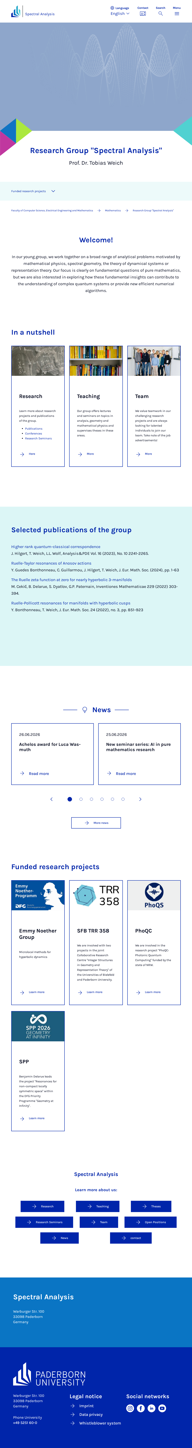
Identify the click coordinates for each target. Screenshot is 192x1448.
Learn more (36, 992)
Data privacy (91, 1414)
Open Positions (155, 1222)
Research (47, 1206)
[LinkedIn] (151, 1408)
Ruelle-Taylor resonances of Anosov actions (51, 563)
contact (135, 1238)
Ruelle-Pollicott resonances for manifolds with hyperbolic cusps (70, 603)
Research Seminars (38, 438)
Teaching (102, 1206)
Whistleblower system (100, 1423)
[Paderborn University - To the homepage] (15, 11)
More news (101, 823)
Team (103, 1222)
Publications (33, 428)
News (64, 1238)
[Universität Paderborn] (96, 1374)
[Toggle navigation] (53, 191)
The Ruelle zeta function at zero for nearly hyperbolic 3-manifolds (71, 579)
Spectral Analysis (40, 14)
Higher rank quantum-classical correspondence (55, 546)
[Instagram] (130, 1408)
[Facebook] (141, 1408)
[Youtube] (162, 1408)
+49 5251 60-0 (25, 1423)
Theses (156, 1206)
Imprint (86, 1405)
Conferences (33, 433)
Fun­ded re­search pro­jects (28, 191)
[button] (122, 11)
